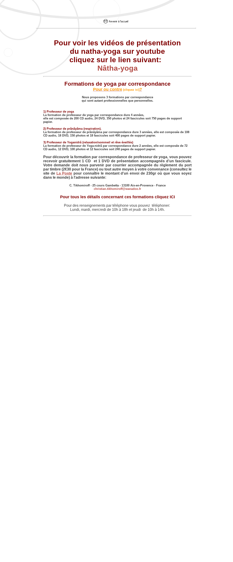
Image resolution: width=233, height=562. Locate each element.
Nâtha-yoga (117, 68)
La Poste (64, 173)
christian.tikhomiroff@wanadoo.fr (117, 189)
